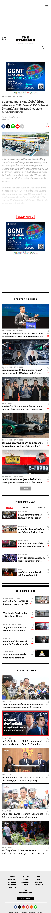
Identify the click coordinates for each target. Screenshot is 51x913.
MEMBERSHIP (25, 898)
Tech (17, 598)
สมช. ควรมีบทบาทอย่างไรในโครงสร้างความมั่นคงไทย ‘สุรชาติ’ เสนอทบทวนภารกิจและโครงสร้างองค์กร (31, 545)
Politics (22, 512)
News (12, 877)
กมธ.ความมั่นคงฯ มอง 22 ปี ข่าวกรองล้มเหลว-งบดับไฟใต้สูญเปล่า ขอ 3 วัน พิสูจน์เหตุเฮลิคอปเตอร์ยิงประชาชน (22, 779)
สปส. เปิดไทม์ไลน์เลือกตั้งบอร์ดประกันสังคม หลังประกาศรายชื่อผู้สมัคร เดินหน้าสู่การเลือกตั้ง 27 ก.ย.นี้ (15, 656)
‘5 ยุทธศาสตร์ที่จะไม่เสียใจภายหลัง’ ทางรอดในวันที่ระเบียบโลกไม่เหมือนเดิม (15, 629)
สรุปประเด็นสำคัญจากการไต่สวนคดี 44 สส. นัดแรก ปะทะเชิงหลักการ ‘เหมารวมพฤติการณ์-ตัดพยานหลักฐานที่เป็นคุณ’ (30, 516)
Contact (39, 885)
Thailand (7, 403)
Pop (38, 877)
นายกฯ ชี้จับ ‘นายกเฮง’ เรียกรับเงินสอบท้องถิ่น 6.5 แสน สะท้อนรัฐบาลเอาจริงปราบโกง (23, 815)
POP (20, 569)
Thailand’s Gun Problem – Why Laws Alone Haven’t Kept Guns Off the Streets (15, 615)
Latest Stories (25, 670)
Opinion (12, 882)
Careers (25, 882)
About (25, 885)
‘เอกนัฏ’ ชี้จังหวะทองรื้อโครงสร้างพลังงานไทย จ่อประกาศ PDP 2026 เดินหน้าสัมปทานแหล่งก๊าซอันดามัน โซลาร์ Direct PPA (22, 335)
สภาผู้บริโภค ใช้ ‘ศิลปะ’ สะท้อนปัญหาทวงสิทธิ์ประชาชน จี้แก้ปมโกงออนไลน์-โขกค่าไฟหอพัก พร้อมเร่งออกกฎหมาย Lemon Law (22, 408)
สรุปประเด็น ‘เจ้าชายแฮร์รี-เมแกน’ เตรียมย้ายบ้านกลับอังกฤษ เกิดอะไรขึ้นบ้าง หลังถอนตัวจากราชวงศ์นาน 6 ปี (15, 642)
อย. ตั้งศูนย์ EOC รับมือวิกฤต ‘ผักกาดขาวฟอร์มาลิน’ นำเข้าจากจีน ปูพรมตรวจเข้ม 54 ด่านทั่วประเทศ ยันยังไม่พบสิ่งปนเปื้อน (23, 852)
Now (38, 879)
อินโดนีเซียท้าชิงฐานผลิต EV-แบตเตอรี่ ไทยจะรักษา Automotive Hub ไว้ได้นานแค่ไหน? (23, 444)
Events (38, 882)
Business (6, 97)
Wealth (25, 877)
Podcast (12, 879)
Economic (18, 330)
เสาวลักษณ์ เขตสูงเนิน (13, 117)
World (6, 624)
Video (25, 879)
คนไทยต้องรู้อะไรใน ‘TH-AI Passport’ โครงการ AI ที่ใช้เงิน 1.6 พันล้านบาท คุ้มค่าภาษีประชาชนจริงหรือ (16, 603)
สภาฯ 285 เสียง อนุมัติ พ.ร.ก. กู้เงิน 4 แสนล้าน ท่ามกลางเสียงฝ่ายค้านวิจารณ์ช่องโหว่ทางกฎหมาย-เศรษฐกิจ (31, 559)
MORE (25, 488)
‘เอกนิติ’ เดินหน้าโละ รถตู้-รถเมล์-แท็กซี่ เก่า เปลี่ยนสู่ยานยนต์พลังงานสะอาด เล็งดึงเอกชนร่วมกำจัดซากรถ (22, 481)
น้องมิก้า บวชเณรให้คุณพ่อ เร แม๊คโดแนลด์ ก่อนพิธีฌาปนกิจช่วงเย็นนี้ (31, 574)
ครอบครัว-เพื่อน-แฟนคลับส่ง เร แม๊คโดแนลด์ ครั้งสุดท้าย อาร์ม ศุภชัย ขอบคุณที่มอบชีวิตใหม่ (31, 531)
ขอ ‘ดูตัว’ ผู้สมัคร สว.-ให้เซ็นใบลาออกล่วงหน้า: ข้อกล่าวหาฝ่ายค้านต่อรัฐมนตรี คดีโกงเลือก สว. (23, 743)
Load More (25, 859)
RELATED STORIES (25, 299)
